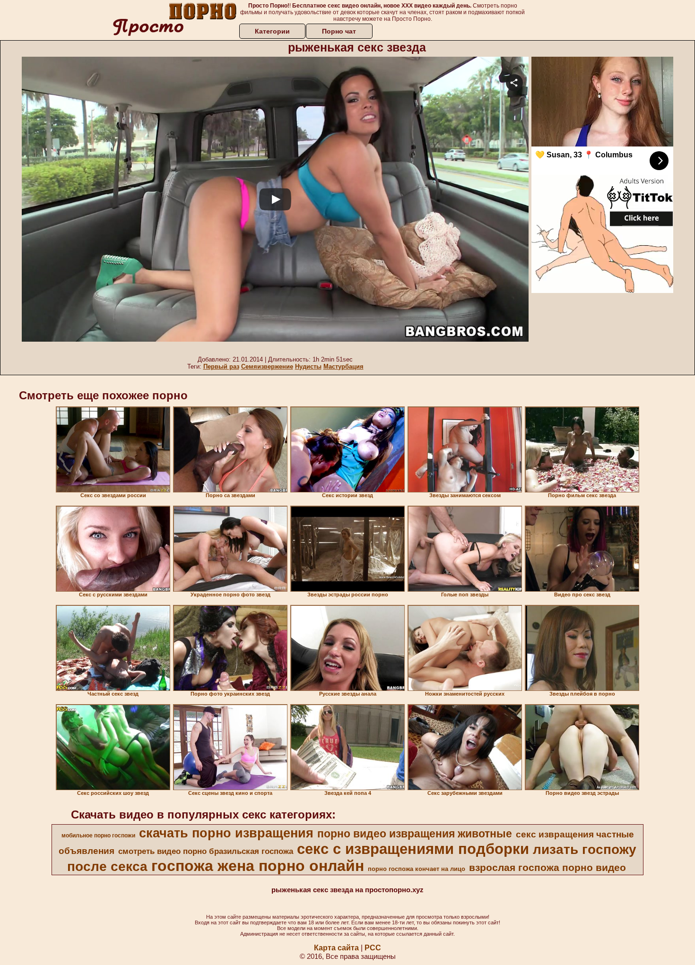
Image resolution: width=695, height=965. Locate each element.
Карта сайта (336, 948)
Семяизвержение (267, 366)
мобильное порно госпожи (98, 835)
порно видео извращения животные (414, 833)
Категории (272, 31)
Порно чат (339, 31)
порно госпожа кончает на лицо (416, 868)
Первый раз (221, 366)
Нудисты (308, 366)
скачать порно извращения (226, 833)
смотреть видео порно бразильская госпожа (205, 851)
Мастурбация (343, 366)
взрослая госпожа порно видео (547, 867)
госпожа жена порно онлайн (257, 865)
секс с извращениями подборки (413, 849)
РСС (373, 948)
